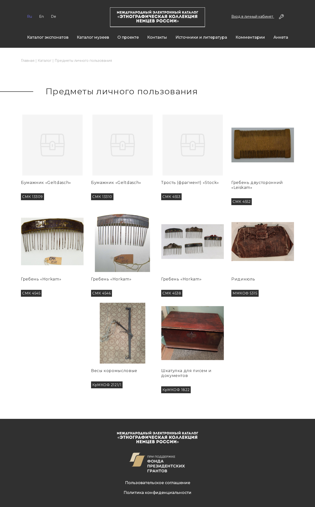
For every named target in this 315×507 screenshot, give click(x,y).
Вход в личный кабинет (252, 16)
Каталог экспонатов (47, 37)
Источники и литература (201, 37)
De (53, 16)
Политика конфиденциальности (157, 492)
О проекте (128, 37)
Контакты (157, 37)
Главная (27, 60)
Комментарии (250, 37)
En (41, 16)
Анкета (280, 37)
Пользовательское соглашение (157, 482)
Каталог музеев (93, 37)
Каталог (44, 60)
